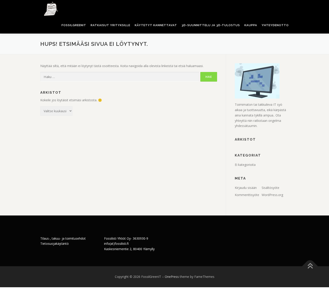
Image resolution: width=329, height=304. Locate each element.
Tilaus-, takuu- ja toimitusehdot (63, 238)
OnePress (172, 276)
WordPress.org (272, 195)
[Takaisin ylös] (310, 266)
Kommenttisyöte (247, 195)
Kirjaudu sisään (246, 188)
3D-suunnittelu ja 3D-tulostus (211, 25)
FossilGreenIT (74, 25)
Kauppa (250, 25)
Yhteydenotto (275, 25)
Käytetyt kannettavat (156, 25)
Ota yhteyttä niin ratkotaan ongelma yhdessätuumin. (258, 120)
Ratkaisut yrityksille (110, 25)
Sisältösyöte (270, 188)
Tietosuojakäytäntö (54, 243)
